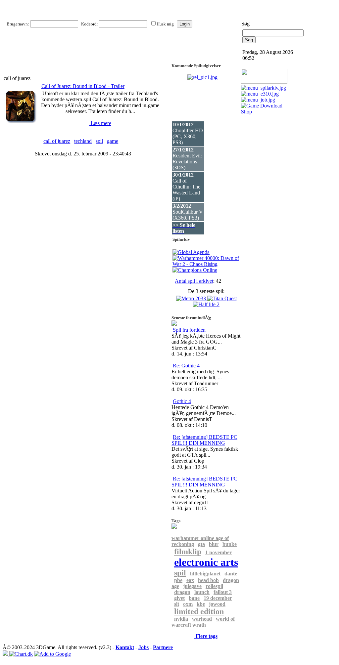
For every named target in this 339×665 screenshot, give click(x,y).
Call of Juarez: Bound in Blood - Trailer (82, 86)
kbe (201, 604)
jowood (217, 604)
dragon (182, 592)
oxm (188, 604)
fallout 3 (223, 592)
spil (99, 141)
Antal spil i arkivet (194, 281)
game (112, 141)
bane (194, 598)
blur (213, 544)
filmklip (187, 551)
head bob (208, 580)
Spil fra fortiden (189, 330)
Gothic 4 (182, 401)
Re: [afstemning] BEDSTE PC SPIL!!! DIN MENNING (204, 440)
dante (230, 573)
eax (190, 580)
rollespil (214, 586)
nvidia (181, 619)
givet (179, 598)
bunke (229, 544)
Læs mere (100, 123)
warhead (202, 619)
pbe (178, 580)
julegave (192, 586)
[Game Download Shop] (264, 111)
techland (83, 141)
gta (201, 544)
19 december (218, 598)
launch (202, 592)
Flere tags (206, 636)
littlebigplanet (205, 573)
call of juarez (56, 141)
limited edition (199, 611)
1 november (218, 552)
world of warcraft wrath (203, 622)
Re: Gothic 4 (186, 365)
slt (176, 604)
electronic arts (206, 562)
